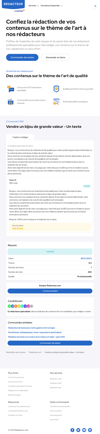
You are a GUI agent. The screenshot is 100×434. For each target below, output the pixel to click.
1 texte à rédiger (20, 137)
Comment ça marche (16, 377)
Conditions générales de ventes (20, 386)
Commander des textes (22, 57)
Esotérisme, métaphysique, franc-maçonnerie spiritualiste (35, 332)
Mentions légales (14, 395)
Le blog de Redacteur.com (18, 411)
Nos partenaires (56, 415)
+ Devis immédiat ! (50, 291)
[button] (95, 6)
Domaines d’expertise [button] (50, 5)
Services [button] (32, 5)
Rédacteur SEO (56, 383)
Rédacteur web (55, 379)
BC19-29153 (86, 258)
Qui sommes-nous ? (15, 382)
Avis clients (54, 419)
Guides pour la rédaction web (19, 406)
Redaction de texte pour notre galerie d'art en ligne (31, 328)
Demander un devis (55, 57)
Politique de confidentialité (18, 390)
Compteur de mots (15, 415)
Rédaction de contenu (16, 352)
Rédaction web (55, 387)
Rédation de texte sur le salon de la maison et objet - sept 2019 (36, 337)
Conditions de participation (60, 406)
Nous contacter (56, 411)
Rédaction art (35, 352)
